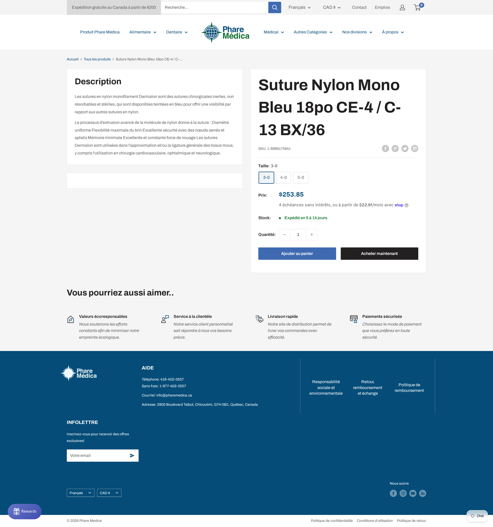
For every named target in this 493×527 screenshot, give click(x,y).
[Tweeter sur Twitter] (405, 148)
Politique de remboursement (409, 388)
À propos (390, 32)
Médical (271, 32)
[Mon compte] (402, 7)
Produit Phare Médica (100, 32)
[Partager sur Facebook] (385, 148)
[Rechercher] (274, 7)
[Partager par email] (414, 148)
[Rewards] (25, 511)
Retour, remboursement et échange (367, 387)
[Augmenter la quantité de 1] (311, 234)
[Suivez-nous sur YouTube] (412, 493)
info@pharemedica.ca (174, 395)
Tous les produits (97, 59)
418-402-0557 (172, 379)
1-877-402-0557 (172, 386)
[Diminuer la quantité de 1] (284, 234)
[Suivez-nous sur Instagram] (403, 493)
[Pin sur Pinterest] (395, 148)
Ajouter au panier (297, 253)
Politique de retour (411, 521)
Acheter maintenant (379, 253)
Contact (359, 7)
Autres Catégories (310, 32)
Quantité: (267, 234)
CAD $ (105, 493)
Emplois (382, 7)
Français (76, 493)
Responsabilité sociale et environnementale (326, 387)
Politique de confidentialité (332, 521)
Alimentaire (140, 32)
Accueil (73, 59)
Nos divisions (354, 32)
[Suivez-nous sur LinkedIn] (422, 493)
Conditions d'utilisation (375, 521)
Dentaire (174, 32)
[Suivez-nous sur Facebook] (393, 493)
